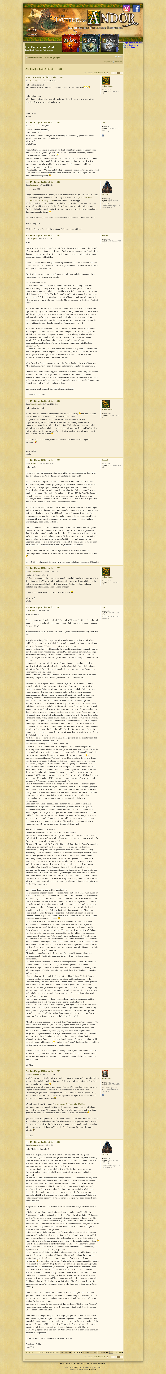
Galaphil (33, 239)
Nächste (119, 1352)
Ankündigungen (52, 57)
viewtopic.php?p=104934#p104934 (69, 1104)
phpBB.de (92, 1369)
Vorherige (29, 1352)
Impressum (93, 1363)
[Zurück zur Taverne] (32, 32)
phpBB (75, 1367)
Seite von (99, 73)
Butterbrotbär (35, 1074)
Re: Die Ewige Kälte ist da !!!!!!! (44, 77)
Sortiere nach (77, 1352)
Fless (31, 126)
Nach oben (121, 118)
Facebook (69, 1363)
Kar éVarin (34, 185)
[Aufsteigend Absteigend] (105, 1352)
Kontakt (62, 1363)
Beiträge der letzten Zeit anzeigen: (48, 1352)
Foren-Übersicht (35, 57)
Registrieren (108, 62)
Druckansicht (116, 56)
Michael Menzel (35, 81)
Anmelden (118, 62)
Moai (32, 611)
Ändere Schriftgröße (120, 56)
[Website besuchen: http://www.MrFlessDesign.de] (103, 135)
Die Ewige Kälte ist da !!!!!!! (43, 68)
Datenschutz (102, 1363)
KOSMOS (77, 1363)
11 (121, 73)
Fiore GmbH (85, 1363)
